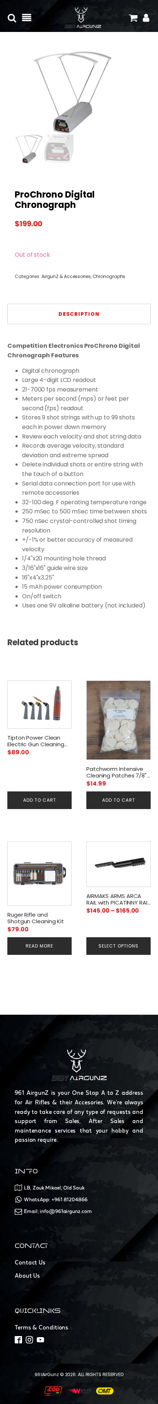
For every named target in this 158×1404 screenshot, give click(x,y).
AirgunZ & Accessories (66, 276)
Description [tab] (79, 314)
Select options (118, 946)
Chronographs (109, 276)
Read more (39, 946)
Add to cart (39, 800)
